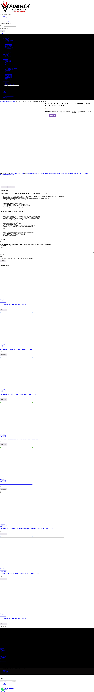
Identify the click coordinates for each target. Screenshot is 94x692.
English (4, 18)
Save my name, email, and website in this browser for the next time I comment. (17, 258)
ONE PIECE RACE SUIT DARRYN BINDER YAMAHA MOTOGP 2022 (19, 573)
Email (1, 256)
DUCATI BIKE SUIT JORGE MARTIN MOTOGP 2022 (15, 304)
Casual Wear (2, 658)
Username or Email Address (5, 23)
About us (4, 684)
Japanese (7, 21)
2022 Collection (3, 300)
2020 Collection (11, 101)
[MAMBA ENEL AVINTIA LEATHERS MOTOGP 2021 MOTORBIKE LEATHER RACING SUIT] (16, 492)
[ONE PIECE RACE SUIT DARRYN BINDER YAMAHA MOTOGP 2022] (32, 537)
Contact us (5, 689)
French (6, 20)
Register (8, 33)
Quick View (2, 299)
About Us (2, 648)
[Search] (0, 14)
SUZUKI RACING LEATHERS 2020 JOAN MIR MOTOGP (16, 349)
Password (2, 25)
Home (1, 101)
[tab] (4, 187)
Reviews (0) (11, 186)
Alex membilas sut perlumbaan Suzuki (50, 173)
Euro (6, 17)
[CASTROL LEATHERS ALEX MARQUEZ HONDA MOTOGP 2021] (32, 357)
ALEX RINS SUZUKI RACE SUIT (84, 173)
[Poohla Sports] (15, 13)
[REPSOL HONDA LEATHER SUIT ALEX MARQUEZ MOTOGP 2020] (32, 402)
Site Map (4, 670)
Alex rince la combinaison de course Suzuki (67, 173)
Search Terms (5, 671)
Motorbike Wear (3, 656)
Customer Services (6, 685)
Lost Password (3, 33)
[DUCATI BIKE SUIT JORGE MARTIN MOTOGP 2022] (32, 268)
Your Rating (2, 245)
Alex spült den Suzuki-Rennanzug (7, 174)
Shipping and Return (9, 688)
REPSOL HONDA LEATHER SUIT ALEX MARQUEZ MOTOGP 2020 (19, 439)
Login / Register (3, 691)
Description (4, 186)
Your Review (3, 247)
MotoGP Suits (5, 101)
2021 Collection (3, 390)
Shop (1, 649)
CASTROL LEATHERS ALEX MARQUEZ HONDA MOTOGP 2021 (18, 394)
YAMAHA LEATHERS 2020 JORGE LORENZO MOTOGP (16, 484)
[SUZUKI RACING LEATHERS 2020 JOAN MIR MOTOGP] (32, 312)
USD (4, 16)
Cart (1, 651)
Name (1, 254)
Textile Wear (2, 657)
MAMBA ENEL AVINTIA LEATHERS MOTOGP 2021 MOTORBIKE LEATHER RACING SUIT (26, 528)
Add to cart (52, 115)
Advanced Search (6, 672)
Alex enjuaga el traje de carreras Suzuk (34, 173)
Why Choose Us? (8, 686)
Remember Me (4, 28)
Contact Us (2, 650)
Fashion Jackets (3, 661)
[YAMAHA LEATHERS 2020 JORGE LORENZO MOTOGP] (32, 447)
